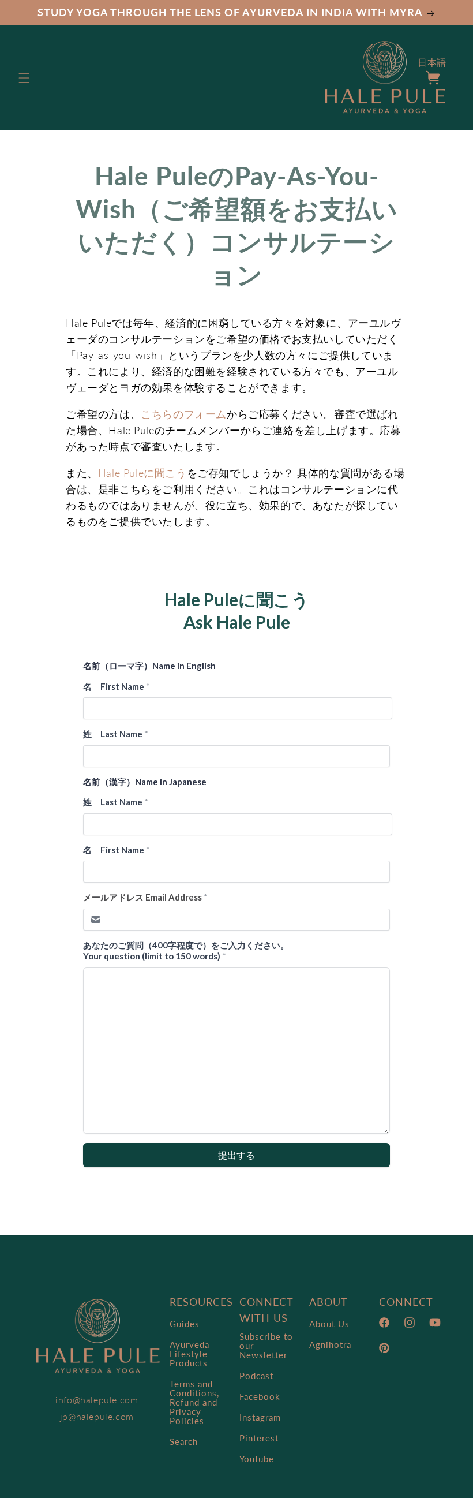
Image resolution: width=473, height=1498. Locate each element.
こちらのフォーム (184, 414)
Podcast (256, 1375)
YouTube (256, 1459)
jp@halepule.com (97, 1416)
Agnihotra (330, 1344)
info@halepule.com (96, 1399)
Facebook (259, 1396)
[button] (24, 78)
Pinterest (259, 1438)
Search (184, 1441)
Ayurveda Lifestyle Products (189, 1353)
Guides (185, 1324)
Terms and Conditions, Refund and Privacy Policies (194, 1402)
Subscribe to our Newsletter (266, 1346)
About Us (329, 1324)
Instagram (260, 1417)
